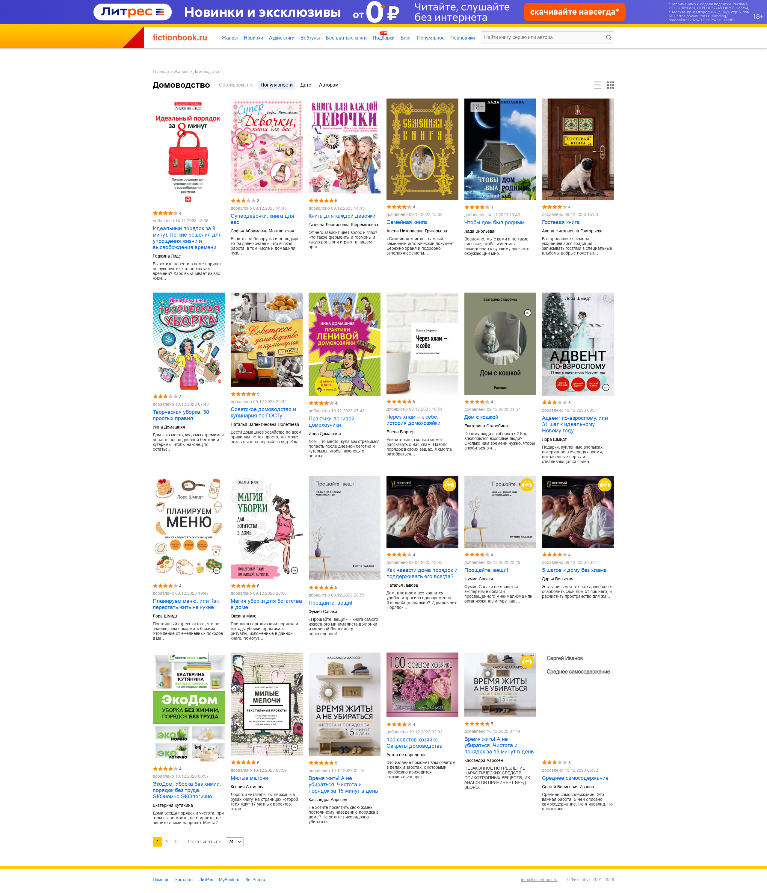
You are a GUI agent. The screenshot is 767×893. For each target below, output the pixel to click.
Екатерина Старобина (486, 425)
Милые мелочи (249, 778)
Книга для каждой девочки (342, 216)
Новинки (253, 37)
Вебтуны (310, 37)
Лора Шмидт (554, 439)
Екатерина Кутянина (173, 805)
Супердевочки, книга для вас (262, 219)
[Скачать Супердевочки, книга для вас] (267, 146)
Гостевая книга (561, 222)
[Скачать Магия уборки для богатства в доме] (267, 527)
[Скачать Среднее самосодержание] (578, 704)
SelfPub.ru (255, 879)
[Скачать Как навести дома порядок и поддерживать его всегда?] (422, 512)
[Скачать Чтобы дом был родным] (500, 149)
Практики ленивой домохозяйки (331, 422)
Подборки (384, 37)
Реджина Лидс (167, 256)
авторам (329, 84)
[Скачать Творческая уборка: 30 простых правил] (189, 341)
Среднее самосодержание (575, 778)
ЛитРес (206, 879)
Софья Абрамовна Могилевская (262, 230)
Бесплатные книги (346, 37)
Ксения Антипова (248, 786)
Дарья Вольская (557, 578)
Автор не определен (406, 754)
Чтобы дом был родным (494, 222)
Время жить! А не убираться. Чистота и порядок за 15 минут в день (343, 784)
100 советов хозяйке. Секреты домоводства (414, 743)
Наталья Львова (402, 585)
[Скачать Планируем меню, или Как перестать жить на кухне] (189, 527)
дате (306, 84)
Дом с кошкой (481, 417)
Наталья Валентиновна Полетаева (265, 424)
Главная (161, 71)
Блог (406, 37)
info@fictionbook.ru (539, 879)
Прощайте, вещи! (330, 603)
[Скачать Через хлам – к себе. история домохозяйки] (422, 343)
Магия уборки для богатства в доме (266, 604)
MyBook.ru (229, 879)
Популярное (431, 37)
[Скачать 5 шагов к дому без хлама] (578, 512)
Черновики (463, 37)
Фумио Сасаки (323, 611)
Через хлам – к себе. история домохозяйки (413, 420)
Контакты (184, 879)
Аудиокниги (282, 37)
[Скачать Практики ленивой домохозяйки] (345, 344)
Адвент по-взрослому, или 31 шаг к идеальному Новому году (575, 424)
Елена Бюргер (400, 431)
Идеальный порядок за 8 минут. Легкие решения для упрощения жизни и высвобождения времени (187, 237)
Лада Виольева (479, 231)
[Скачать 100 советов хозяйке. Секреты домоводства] (422, 685)
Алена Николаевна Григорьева (416, 230)
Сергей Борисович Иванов (568, 786)
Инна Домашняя (169, 427)
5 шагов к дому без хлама (574, 570)
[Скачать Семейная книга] (422, 149)
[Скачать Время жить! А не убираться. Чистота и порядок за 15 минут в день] (345, 704)
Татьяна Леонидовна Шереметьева (343, 224)
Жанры (230, 37)
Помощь (161, 879)
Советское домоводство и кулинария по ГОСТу (263, 412)
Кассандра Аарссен (328, 799)
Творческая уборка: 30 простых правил (181, 415)
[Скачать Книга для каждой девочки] (345, 146)
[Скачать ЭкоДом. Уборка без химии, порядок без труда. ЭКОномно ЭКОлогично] (189, 707)
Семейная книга (406, 222)
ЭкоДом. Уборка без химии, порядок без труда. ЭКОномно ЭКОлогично (187, 790)
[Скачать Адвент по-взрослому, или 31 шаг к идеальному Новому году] (578, 344)
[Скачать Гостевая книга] (578, 149)
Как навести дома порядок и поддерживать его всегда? (422, 573)
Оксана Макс (243, 616)
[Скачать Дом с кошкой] (500, 344)
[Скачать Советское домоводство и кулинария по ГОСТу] (267, 340)
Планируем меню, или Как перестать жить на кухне (186, 604)
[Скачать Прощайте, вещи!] (345, 528)
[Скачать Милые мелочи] (267, 704)
